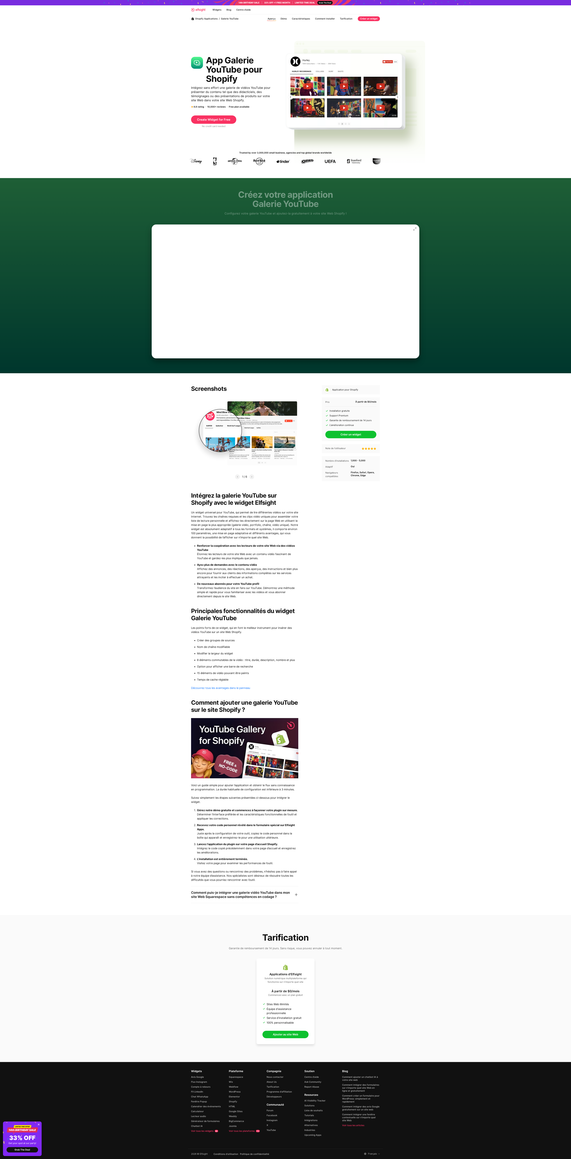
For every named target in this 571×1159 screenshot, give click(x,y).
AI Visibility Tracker (314, 1100)
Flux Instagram (199, 1081)
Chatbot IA (197, 1126)
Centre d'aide (243, 9)
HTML (232, 1106)
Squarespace (236, 1077)
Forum (270, 1110)
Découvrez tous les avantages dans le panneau (220, 688)
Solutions (309, 1105)
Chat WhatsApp (199, 1096)
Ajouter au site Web (285, 1034)
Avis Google (197, 1077)
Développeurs (274, 1096)
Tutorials (309, 1115)
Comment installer (325, 18)
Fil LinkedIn (197, 1091)
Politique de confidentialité (254, 1154)
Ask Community (312, 1081)
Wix (231, 1081)
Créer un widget (369, 18)
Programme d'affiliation (279, 1091)
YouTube (271, 1130)
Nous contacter (275, 1077)
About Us (272, 1081)
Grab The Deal (22, 1149)
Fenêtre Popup (199, 1101)
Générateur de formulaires (205, 1121)
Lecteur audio (198, 1116)
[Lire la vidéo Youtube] (244, 748)
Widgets (216, 9)
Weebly (233, 1116)
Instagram (272, 1120)
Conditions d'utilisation (226, 1154)
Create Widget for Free (213, 119)
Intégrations (310, 1120)
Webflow (233, 1086)
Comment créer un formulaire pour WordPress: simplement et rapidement (360, 1098)
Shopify (233, 1101)
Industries (309, 1130)
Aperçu (272, 18)
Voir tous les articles (353, 1125)
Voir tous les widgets (204, 1131)
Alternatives (311, 1125)
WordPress (235, 1091)
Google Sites (236, 1111)
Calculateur (197, 1111)
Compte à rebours (200, 1086)
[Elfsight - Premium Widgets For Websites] (198, 9)
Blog (228, 9)
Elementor (234, 1096)
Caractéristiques (301, 18)
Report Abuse (311, 1086)
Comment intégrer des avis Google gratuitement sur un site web (360, 1108)
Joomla (233, 1126)
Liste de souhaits (313, 1110)
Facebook (272, 1115)
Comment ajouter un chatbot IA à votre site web (360, 1078)
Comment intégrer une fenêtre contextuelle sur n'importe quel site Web (359, 1117)
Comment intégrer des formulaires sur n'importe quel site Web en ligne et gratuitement (360, 1087)
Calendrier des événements (206, 1106)
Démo (284, 18)
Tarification (346, 18)
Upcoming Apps (312, 1135)
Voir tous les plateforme (244, 1131)
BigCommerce (236, 1121)
